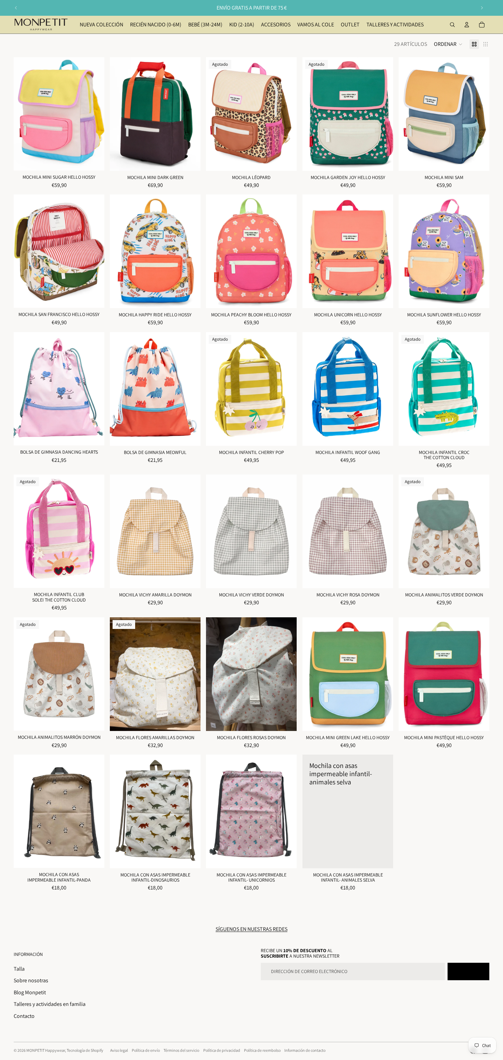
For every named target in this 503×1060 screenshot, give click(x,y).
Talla (19, 968)
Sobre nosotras (31, 980)
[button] (448, 44)
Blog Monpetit (30, 992)
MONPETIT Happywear (45, 1050)
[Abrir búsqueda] (452, 24)
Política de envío (146, 1050)
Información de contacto (304, 1050)
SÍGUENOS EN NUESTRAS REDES (251, 929)
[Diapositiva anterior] (16, 7)
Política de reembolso (262, 1050)
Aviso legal (119, 1050)
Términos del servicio (181, 1050)
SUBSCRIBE (468, 971)
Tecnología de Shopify (85, 1050)
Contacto (24, 1016)
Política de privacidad (221, 1050)
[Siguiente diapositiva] (481, 7)
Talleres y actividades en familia (50, 1004)
